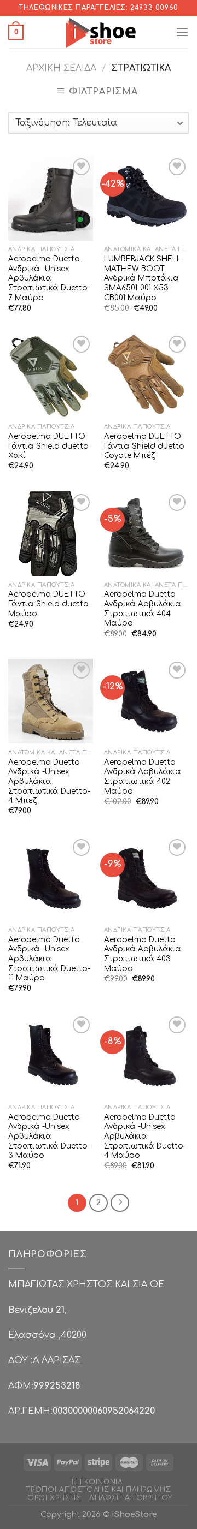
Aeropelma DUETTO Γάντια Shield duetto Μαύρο (48, 603)
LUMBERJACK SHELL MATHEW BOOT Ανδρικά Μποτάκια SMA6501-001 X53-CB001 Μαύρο (142, 278)
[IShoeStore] (99, 32)
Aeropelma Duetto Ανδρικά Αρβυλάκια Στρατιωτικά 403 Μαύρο (142, 954)
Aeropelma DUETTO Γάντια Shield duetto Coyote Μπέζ (144, 446)
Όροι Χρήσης (54, 1498)
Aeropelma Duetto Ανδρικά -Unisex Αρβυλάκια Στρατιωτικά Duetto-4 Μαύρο (145, 1136)
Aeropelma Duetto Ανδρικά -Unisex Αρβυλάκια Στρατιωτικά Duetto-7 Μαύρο (49, 278)
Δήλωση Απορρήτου (130, 1498)
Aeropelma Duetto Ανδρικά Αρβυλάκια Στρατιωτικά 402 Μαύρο (142, 776)
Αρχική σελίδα (61, 68)
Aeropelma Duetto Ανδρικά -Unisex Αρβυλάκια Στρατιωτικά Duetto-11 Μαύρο (49, 959)
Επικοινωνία (97, 1482)
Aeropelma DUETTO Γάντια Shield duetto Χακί (48, 446)
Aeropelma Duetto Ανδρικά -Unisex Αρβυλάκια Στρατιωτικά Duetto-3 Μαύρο (49, 1136)
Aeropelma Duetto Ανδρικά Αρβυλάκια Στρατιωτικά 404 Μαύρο (142, 608)
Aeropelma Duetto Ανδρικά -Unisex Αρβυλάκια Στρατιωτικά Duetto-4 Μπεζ (49, 781)
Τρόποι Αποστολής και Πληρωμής (98, 1490)
